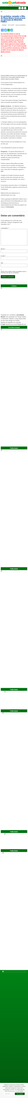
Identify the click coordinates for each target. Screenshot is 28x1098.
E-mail (3, 255)
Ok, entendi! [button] (20, 1093)
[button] (8, 7)
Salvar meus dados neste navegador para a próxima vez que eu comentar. (13, 272)
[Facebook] (19, 8)
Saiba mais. (7, 1093)
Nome (3, 248)
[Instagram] (22, 8)
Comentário (5, 228)
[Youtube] (25, 8)
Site (2, 263)
